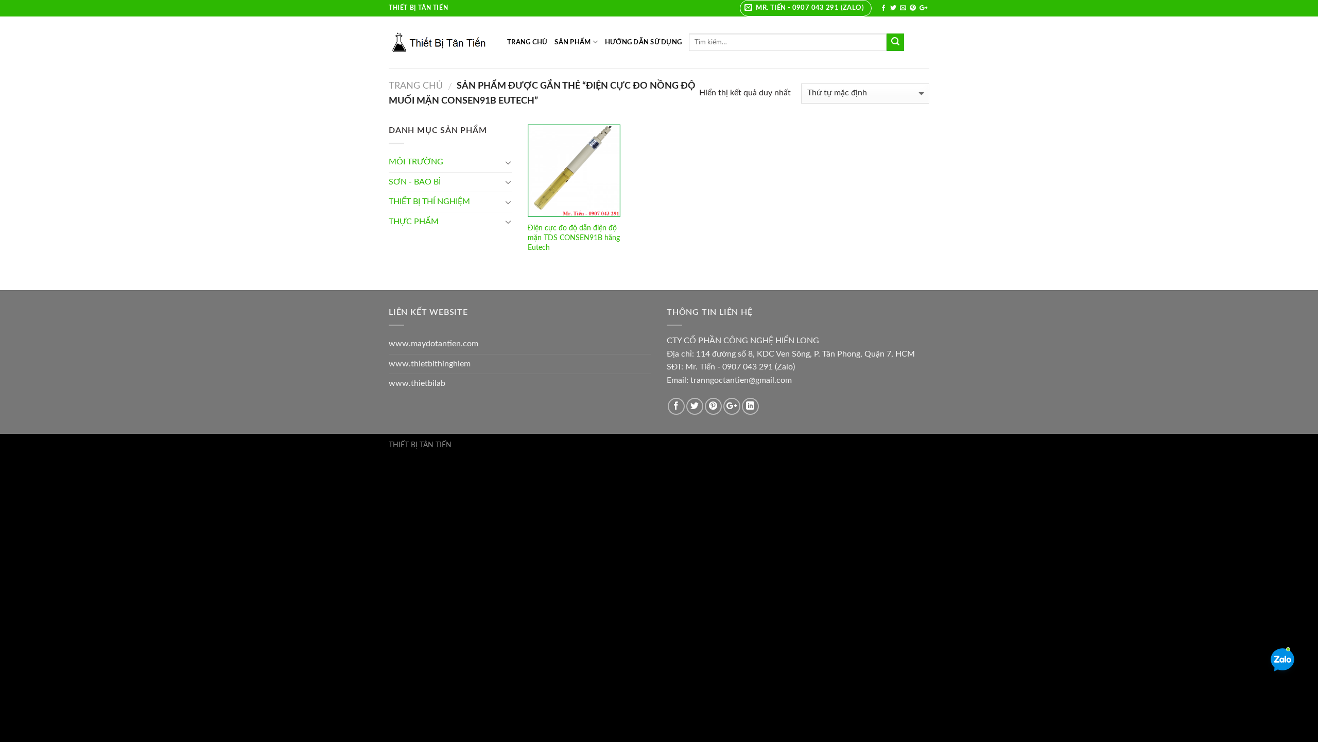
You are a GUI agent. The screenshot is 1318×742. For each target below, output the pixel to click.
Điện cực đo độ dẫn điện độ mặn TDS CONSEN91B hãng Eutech (574, 237)
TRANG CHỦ (527, 42)
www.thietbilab (417, 383)
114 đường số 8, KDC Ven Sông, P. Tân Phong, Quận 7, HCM (805, 354)
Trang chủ (416, 86)
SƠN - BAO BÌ (415, 182)
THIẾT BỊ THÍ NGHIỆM (429, 201)
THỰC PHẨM (414, 221)
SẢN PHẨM (572, 42)
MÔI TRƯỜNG (416, 162)
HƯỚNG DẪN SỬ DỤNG (643, 42)
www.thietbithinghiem (430, 364)
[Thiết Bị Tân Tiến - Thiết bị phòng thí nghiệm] (440, 42)
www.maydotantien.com (433, 344)
